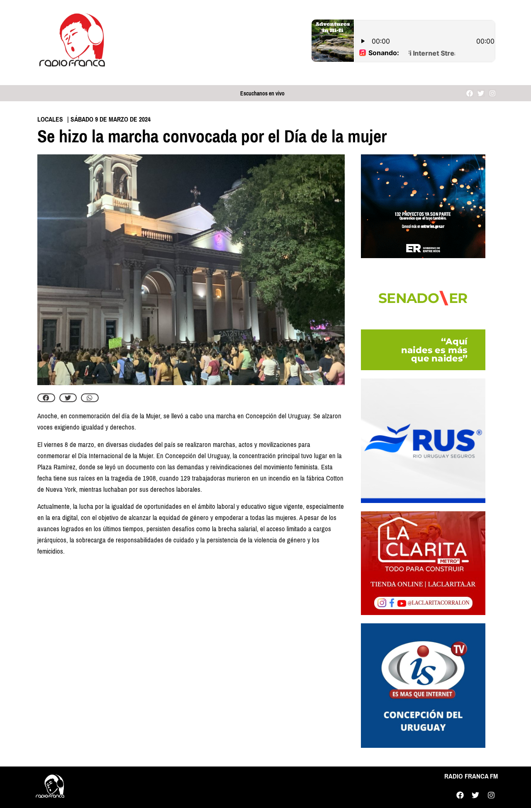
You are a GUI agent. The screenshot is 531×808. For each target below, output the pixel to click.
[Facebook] (470, 93)
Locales (50, 119)
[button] (46, 398)
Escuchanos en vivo (262, 93)
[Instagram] (492, 93)
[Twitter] (481, 93)
